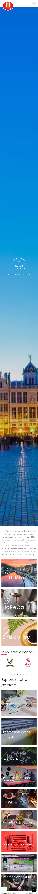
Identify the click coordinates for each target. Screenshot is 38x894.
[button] (34, 3)
